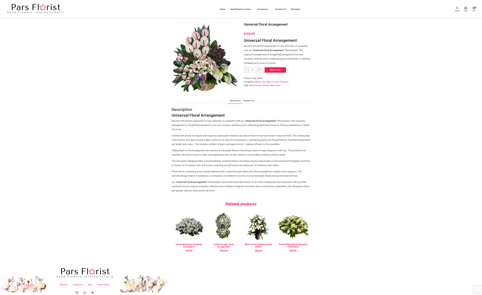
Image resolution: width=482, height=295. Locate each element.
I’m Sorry (275, 82)
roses (278, 85)
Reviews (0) (249, 100)
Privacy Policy (103, 284)
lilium (272, 85)
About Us (64, 284)
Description (235, 100)
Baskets (258, 82)
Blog (90, 284)
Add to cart (275, 70)
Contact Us (280, 9)
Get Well (266, 82)
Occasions (262, 9)
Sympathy (284, 82)
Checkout (295, 9)
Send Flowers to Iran (240, 9)
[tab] (235, 101)
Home (222, 9)
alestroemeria (255, 85)
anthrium (266, 85)
